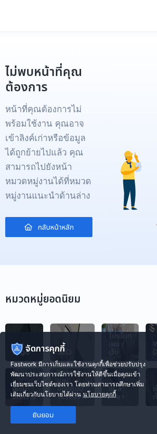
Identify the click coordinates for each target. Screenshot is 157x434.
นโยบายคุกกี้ (99, 394)
